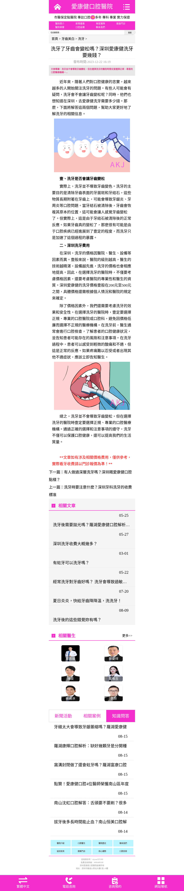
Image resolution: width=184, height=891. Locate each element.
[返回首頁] (57, 6)
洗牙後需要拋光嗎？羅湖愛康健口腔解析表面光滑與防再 (91, 525)
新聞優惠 (80, 23)
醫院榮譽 (59, 27)
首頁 (55, 39)
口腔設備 (80, 27)
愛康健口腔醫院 (92, 6)
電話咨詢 (69, 886)
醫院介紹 (60, 843)
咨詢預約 (115, 886)
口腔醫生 (81, 843)
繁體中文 (23, 886)
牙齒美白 (68, 39)
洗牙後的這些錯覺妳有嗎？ (77, 619)
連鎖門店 (81, 851)
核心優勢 (102, 851)
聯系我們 (100, 27)
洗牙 (81, 39)
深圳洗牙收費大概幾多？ (75, 543)
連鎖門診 (120, 23)
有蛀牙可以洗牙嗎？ (71, 562)
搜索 (130, 33)
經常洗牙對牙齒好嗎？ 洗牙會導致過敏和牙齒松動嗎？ (91, 581)
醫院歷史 (102, 843)
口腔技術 (123, 851)
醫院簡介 (59, 23)
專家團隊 (100, 23)
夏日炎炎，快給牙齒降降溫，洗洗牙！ (87, 600)
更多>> (127, 635)
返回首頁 (60, 851)
